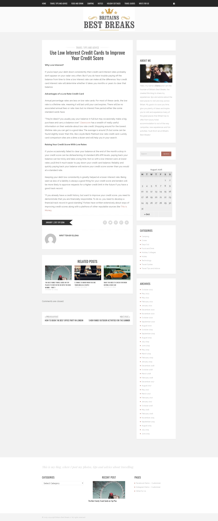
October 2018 (147, 370)
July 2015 (145, 430)
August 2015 (146, 426)
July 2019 (145, 342)
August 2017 (146, 386)
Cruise (144, 240)
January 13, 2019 (80, 287)
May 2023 (145, 294)
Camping (90, 3)
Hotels (100, 3)
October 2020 (147, 318)
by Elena (61, 222)
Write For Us (144, 3)
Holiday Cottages (113, 3)
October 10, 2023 (51, 289)
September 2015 (148, 422)
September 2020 (148, 322)
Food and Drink (77, 3)
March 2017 (146, 394)
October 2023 (147, 290)
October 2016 (147, 406)
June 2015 (146, 434)
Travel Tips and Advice (58, 3)
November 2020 (148, 314)
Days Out (145, 244)
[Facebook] (174, 3)
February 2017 (147, 398)
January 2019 (147, 362)
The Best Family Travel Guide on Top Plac (102, 501)
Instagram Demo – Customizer (148, 487)
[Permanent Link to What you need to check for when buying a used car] (117, 279)
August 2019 (147, 338)
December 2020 (148, 310)
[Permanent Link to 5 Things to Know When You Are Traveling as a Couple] (87, 279)
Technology (146, 260)
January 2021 (147, 306)
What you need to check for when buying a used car (115, 283)
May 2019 (145, 350)
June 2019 (146, 346)
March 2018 (146, 374)
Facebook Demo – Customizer (148, 483)
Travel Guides (129, 3)
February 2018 (147, 378)
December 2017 (148, 382)
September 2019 (148, 334)
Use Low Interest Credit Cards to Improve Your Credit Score (87, 55)
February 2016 (147, 414)
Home (44, 3)
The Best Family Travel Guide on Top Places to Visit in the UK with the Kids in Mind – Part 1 (58, 285)
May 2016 (145, 410)
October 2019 (147, 330)
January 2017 (147, 402)
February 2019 (147, 358)
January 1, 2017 (52, 222)
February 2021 (147, 302)
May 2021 (145, 298)
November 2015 (148, 418)
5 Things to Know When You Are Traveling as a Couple (85, 283)
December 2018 (148, 366)
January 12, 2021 (110, 287)
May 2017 (145, 390)
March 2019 (146, 354)
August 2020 (147, 326)
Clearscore (85, 122)
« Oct (147, 214)
